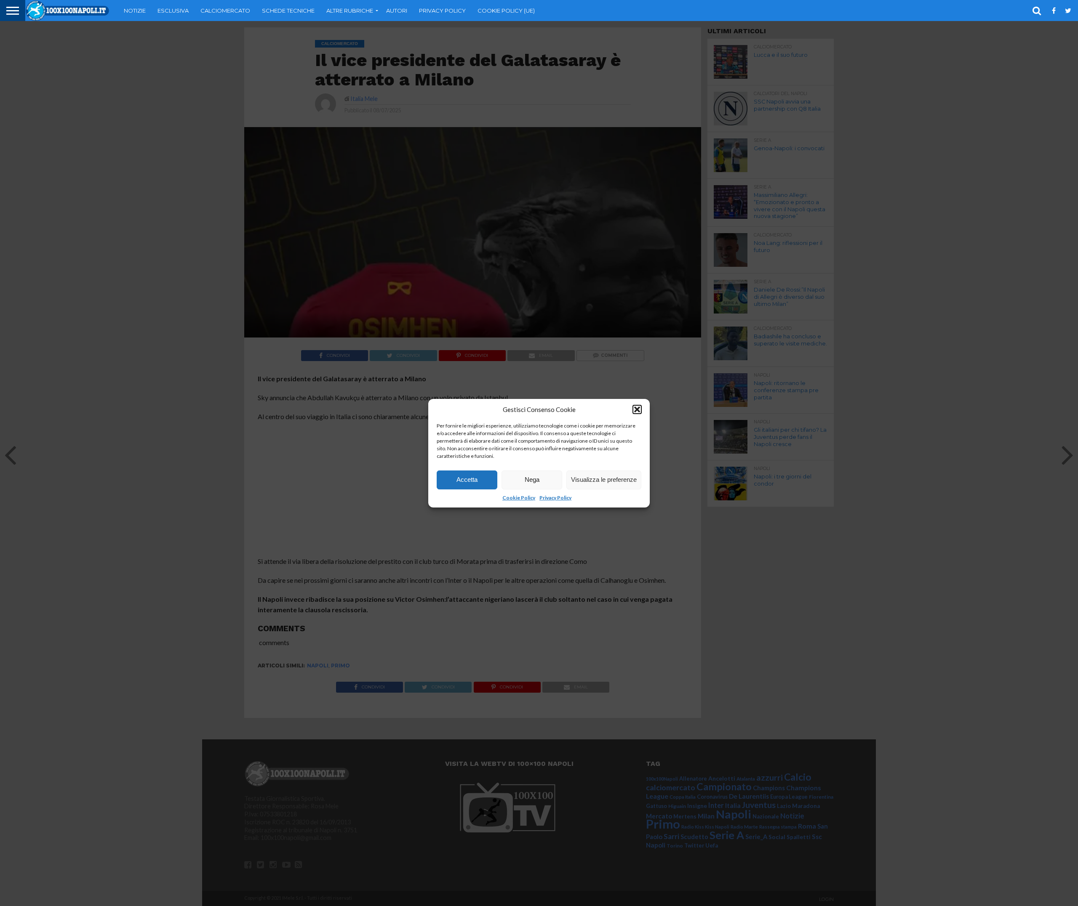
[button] (637, 409)
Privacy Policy (555, 497)
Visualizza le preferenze (604, 479)
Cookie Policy (518, 497)
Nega (532, 479)
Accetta (467, 479)
